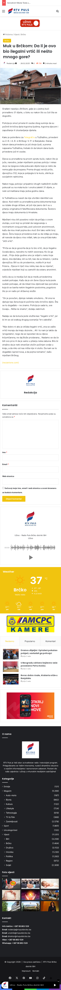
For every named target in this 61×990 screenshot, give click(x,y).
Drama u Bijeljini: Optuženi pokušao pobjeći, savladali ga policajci (39, 652)
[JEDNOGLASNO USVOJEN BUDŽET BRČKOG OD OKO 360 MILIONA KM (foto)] (50, 895)
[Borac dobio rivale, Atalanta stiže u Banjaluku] (11, 679)
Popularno (30, 641)
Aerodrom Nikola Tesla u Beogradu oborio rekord (29, 3)
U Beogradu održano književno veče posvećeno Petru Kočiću (39, 664)
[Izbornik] (3, 12)
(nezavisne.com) (10, 362)
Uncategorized (10, 830)
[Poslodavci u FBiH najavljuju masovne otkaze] (30, 884)
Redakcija (11, 63)
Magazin (7, 791)
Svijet (8, 865)
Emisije (7, 786)
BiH (7, 839)
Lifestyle (10, 808)
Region (9, 861)
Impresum (26, 971)
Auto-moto (11, 795)
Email (5, 464)
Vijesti (16, 34)
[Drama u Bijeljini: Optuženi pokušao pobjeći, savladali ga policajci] (11, 654)
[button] (30, 557)
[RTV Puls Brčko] (18, 11)
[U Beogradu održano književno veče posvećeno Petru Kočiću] (11, 666)
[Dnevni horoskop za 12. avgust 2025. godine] (30, 895)
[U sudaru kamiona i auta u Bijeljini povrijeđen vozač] (11, 884)
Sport (6, 826)
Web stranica (8, 476)
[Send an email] (16, 63)
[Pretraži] (57, 12)
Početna (8, 34)
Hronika (9, 852)
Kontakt (35, 971)
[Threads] (51, 978)
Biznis (8, 799)
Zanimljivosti (11, 821)
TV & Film (10, 817)
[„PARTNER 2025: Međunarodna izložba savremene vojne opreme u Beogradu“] (30, 906)
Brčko (23, 34)
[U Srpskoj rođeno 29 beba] (50, 884)
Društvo (9, 847)
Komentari (51, 641)
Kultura (9, 804)
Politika (9, 856)
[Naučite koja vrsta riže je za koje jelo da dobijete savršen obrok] (11, 895)
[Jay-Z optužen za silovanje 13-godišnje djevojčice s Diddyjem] (50, 906)
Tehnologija (11, 813)
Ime (4, 452)
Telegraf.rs (29, 137)
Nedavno (9, 641)
